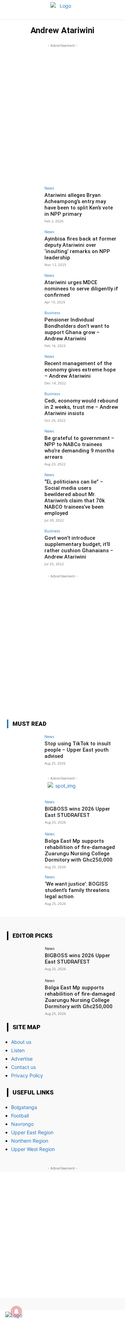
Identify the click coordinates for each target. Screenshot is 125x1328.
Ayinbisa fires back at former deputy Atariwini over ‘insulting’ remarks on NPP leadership (80, 248)
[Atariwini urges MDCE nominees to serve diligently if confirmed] (23, 285)
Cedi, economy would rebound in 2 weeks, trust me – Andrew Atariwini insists (81, 407)
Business (52, 313)
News (49, 188)
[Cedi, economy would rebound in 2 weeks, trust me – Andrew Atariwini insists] (23, 404)
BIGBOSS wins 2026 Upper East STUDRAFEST (77, 812)
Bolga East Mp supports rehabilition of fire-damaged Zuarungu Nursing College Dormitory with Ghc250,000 (80, 850)
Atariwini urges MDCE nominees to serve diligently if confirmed (81, 288)
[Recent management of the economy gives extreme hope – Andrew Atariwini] (23, 366)
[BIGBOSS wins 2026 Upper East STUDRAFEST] (23, 812)
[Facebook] (88, 1319)
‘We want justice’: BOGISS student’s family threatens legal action (77, 890)
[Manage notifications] (16, 1311)
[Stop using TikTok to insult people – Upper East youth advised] (23, 747)
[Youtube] (112, 1319)
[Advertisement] (62, 112)
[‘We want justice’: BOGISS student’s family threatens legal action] (23, 887)
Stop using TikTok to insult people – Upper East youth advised (77, 749)
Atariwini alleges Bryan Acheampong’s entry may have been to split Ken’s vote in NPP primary (78, 204)
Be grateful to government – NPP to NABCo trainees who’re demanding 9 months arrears (79, 447)
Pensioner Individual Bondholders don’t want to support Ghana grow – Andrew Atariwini (76, 329)
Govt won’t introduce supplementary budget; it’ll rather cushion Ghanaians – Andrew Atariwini (78, 547)
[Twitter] (100, 1319)
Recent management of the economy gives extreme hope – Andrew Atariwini (80, 369)
